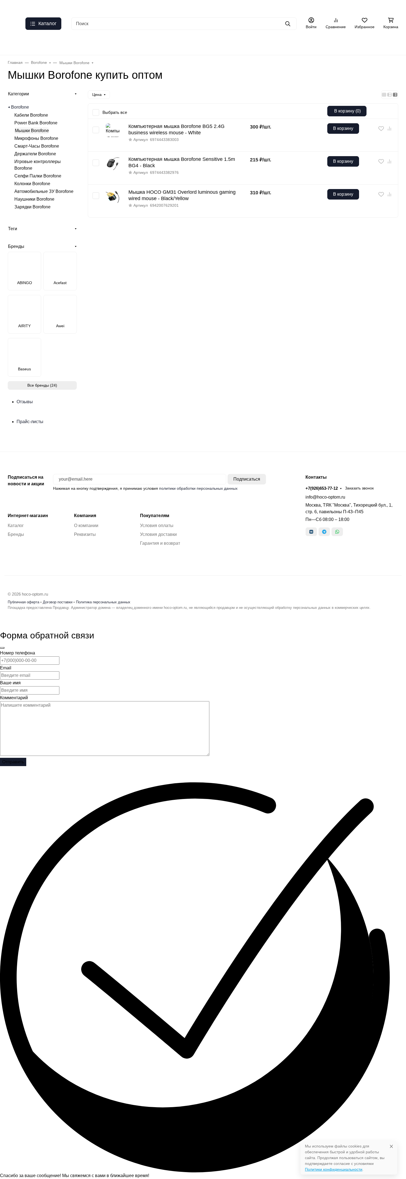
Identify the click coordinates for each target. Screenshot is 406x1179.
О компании (86, 525)
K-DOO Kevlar (290, 44)
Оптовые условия (256, 7)
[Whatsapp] (337, 531)
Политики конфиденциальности (333, 1169)
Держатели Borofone (35, 153)
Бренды (15, 44)
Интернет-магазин (28, 515)
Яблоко (144, 44)
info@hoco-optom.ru (325, 497)
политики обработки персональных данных (198, 488)
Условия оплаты (156, 525)
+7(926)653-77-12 (321, 488)
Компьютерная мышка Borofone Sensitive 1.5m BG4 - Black (181, 162)
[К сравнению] (389, 128)
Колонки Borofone (32, 183)
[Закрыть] (2, 648)
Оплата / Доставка (217, 7)
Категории (18, 93)
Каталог (329, 7)
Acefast (65, 44)
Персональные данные (173, 7)
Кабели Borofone (31, 115)
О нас (41, 7)
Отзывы (309, 7)
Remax (90, 44)
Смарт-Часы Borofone (36, 146)
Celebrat (171, 44)
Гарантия (95, 7)
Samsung (325, 44)
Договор (350, 7)
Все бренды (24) (42, 385)
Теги (12, 228)
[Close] (391, 1146)
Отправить (13, 761)
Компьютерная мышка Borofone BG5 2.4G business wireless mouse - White (176, 129)
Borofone (20, 107)
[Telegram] (324, 531)
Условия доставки (158, 534)
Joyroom (230, 44)
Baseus (117, 44)
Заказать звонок (359, 488)
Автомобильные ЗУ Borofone (43, 191)
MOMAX (389, 44)
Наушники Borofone (34, 199)
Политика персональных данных (103, 602)
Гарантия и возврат (160, 543)
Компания (85, 515)
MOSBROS (357, 44)
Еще (371, 7)
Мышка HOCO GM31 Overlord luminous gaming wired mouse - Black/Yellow (182, 195)
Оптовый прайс (67, 7)
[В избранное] (381, 128)
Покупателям (154, 515)
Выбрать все (114, 112)
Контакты (287, 7)
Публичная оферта (128, 7)
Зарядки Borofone (32, 207)
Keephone (200, 44)
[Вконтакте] (311, 531)
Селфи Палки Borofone (37, 176)
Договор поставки (57, 602)
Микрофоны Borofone (36, 138)
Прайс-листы (30, 421)
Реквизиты (85, 534)
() (347, 111)
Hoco (40, 44)
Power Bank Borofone (35, 122)
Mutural (258, 44)
